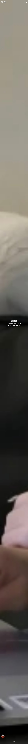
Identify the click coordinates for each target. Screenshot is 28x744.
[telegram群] (17, 325)
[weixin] (14, 325)
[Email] (8, 325)
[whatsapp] (20, 325)
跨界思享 (3, 2)
